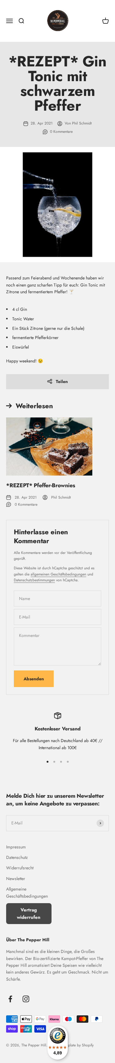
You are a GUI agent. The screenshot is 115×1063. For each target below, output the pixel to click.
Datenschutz (17, 857)
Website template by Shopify (71, 1045)
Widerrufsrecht (19, 868)
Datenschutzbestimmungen (34, 580)
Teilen (62, 381)
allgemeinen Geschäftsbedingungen (58, 574)
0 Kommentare (61, 131)
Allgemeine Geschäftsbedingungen (27, 892)
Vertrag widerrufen (28, 914)
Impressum (16, 847)
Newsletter (15, 878)
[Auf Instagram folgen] (26, 999)
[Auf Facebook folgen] (10, 999)
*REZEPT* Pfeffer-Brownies (40, 485)
